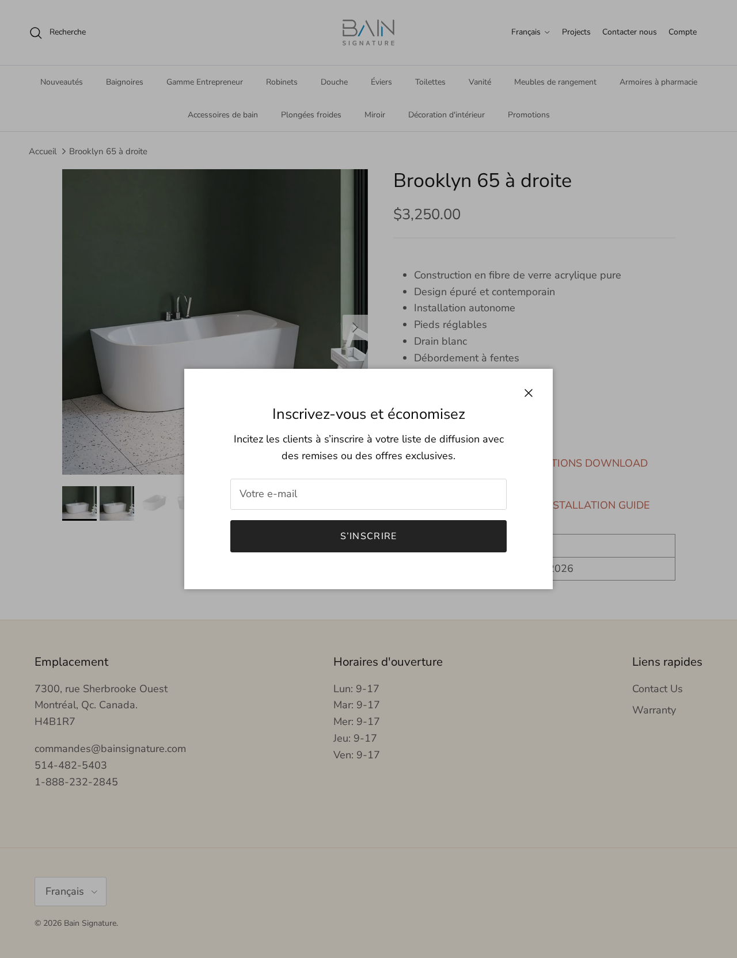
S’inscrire (368, 536)
